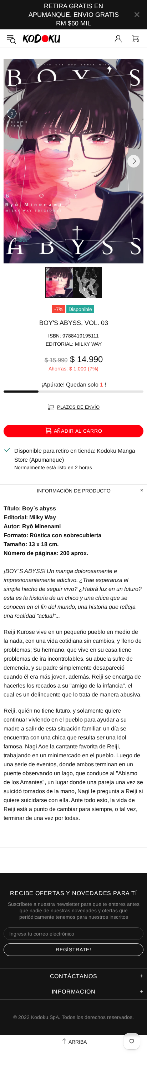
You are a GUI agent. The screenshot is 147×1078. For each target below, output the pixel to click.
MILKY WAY (88, 344)
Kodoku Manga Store (41, 38)
